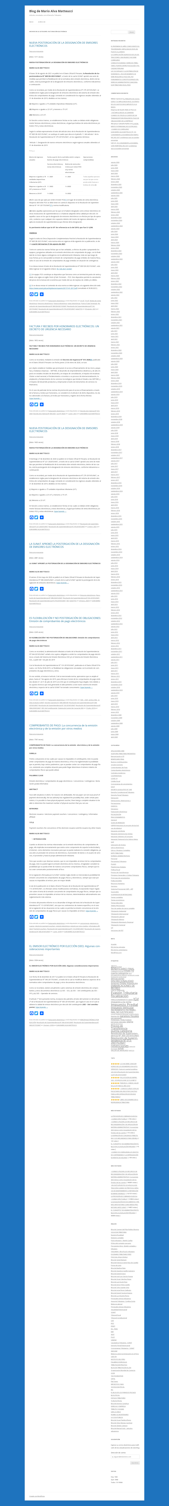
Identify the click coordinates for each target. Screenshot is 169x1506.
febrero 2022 (115, 312)
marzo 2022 (115, 309)
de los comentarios (119, 950)
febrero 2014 (115, 577)
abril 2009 (114, 737)
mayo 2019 (114, 403)
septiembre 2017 (117, 458)
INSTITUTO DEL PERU (118, 1359)
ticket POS (79, 309)
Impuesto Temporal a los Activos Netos (124, 839)
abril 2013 (114, 604)
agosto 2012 (115, 626)
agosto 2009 (115, 726)
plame (130, 1021)
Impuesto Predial (124, 1004)
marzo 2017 (115, 475)
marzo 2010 (115, 707)
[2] (51, 205)
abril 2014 (114, 571)
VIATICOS (131, 1050)
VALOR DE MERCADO (119, 1050)
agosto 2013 (115, 593)
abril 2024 (114, 240)
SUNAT (113, 1312)
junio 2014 (114, 566)
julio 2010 (114, 696)
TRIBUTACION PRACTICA (119, 1365)
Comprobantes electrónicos (120, 770)
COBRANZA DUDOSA (117, 971)
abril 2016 (114, 505)
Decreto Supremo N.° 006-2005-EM (56, 703)
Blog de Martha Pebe (118, 1268)
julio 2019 (114, 397)
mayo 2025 (114, 204)
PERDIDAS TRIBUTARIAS (121, 1020)
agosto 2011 (115, 660)
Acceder (114, 944)
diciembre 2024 (116, 218)
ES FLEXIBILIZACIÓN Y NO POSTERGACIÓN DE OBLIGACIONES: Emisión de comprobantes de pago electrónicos (65, 619)
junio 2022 (114, 300)
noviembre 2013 (116, 585)
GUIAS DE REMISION (118, 823)
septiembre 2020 (117, 358)
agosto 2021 (115, 328)
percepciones (116, 1018)
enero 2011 (115, 679)
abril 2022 (114, 306)
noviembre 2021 (116, 320)
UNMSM (113, 1340)
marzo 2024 (115, 242)
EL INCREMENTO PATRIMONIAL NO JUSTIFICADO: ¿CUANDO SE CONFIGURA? (125, 126)
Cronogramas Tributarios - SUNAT (122, 1348)
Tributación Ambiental (118, 911)
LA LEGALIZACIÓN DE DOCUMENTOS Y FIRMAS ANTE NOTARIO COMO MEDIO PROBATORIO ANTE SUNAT (125, 1204)
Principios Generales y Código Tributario (125, 875)
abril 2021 (114, 339)
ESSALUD (113, 990)
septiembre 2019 (117, 392)
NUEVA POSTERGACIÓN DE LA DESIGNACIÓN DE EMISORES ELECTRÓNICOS (63, 44)
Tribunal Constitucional (119, 1318)
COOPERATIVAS (116, 776)
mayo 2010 (114, 701)
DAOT (113, 787)
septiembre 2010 (117, 690)
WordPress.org (116, 953)
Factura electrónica (60, 303)
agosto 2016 (115, 494)
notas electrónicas (74, 303)
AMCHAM (114, 1351)
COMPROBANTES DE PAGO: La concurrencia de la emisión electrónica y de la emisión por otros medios (63, 727)
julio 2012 (114, 629)
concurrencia (84, 923)
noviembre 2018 (116, 419)
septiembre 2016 (117, 491)
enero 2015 (115, 546)
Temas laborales (117, 903)
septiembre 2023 (117, 259)
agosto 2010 (115, 693)
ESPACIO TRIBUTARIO (118, 1398)
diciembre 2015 (116, 516)
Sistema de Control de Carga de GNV (71, 708)
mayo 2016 (114, 502)
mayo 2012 (114, 635)
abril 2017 (114, 472)
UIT (112, 928)
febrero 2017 (115, 477)
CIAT (112, 1321)
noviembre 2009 (116, 718)
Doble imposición (129, 983)
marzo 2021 (115, 342)
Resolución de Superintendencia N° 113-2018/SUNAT (65, 929)
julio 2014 (114, 563)
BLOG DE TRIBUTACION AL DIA (121, 1368)
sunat (121, 1048)
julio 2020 (114, 364)
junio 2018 (114, 433)
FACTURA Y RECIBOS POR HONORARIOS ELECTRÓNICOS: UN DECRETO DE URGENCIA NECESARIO (64, 327)
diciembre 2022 (116, 284)
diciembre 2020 (116, 350)
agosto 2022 (115, 295)
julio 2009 (114, 729)
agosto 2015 (115, 527)
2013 (113, 966)
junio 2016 (114, 499)
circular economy (117, 765)
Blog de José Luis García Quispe (122, 1276)
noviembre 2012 (116, 618)
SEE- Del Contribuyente (49, 708)
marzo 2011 (115, 673)
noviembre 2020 (116, 353)
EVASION (120, 990)
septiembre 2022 (117, 292)
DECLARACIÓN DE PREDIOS (119, 975)
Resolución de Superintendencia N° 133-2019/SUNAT (57, 705)
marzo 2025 (115, 209)
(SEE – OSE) (84, 700)
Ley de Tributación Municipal (120, 1014)
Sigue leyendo (35, 398)
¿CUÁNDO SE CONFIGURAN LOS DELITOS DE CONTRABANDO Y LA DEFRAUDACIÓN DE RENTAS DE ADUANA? (125, 1155)
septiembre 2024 (117, 226)
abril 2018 (114, 439)
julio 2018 (114, 430)
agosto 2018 (115, 428)
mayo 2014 (114, 568)
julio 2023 (114, 265)
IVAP (112, 842)
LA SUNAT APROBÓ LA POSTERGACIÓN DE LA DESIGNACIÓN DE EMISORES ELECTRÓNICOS (64, 545)
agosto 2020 (115, 361)
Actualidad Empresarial (119, 1310)
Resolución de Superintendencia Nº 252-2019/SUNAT (81, 598)
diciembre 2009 (116, 715)
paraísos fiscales (129, 1016)
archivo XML (93, 700)
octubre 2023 (115, 256)
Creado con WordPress (37, 1496)
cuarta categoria (119, 973)
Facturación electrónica (56, 301)
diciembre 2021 (116, 317)
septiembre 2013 (117, 591)
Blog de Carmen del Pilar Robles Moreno (125, 1229)
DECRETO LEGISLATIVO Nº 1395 (121, 790)
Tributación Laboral (117, 917)
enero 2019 (115, 414)
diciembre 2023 (116, 251)
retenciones (120, 1046)
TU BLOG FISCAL (116, 1401)
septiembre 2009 (117, 723)
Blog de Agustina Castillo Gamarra (123, 1271)
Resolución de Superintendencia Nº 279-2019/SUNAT (57, 309)
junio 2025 (114, 201)
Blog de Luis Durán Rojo (119, 1282)
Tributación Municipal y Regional (122, 922)
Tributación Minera (117, 919)
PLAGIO (113, 864)
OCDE (113, 1373)
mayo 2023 (114, 270)
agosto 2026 (115, 162)
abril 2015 (114, 538)
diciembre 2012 (116, 615)
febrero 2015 (115, 544)
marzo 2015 (115, 541)
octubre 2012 (115, 621)
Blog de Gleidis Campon (119, 1426)
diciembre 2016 (116, 483)
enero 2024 (115, 248)
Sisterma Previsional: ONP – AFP (122, 889)
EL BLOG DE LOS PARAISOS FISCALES (123, 1392)
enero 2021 (115, 347)
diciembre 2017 (116, 450)
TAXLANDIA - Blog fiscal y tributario (123, 1252)
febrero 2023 (115, 278)
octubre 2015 (115, 521)
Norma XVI (115, 1016)
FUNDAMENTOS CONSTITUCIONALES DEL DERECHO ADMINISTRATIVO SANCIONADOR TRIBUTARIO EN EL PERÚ (125, 82)
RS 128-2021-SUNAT (64, 269)
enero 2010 (115, 712)
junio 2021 (114, 334)
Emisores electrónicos (45, 303)
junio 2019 (114, 400)
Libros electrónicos (117, 848)
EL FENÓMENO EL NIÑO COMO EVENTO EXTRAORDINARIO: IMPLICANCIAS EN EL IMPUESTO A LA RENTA (125, 49)
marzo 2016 (115, 508)
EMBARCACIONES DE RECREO (123, 987)
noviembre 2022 (116, 287)
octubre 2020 (115, 356)
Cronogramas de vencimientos (121, 784)
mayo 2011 (114, 668)
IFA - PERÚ (114, 1329)
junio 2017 (114, 466)
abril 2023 (114, 273)
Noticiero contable (117, 1238)
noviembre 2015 (116, 519)
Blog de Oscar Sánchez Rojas (121, 1279)
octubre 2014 (115, 555)
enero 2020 (115, 381)
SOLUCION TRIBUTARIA (118, 1232)
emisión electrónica (63, 926)
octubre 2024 (115, 223)
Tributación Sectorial (118, 925)
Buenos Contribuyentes (119, 762)
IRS (112, 1390)
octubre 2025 (115, 190)
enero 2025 (115, 215)
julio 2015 (114, 530)
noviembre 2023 (116, 253)
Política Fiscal (115, 870)
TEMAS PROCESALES (118, 906)
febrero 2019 (115, 411)
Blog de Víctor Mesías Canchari (121, 1423)
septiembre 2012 (117, 624)
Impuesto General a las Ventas (122, 834)
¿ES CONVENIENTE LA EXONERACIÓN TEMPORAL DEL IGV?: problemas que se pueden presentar (124, 146)
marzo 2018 (115, 441)
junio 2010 (114, 698)
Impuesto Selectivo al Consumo (122, 836)
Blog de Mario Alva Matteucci (51, 11)
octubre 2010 (115, 687)
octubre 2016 (115, 488)
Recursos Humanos (118, 883)
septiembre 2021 (117, 325)
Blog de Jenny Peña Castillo (120, 1285)
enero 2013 (115, 613)
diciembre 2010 (116, 682)
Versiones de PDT (117, 930)
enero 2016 (115, 513)
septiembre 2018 (117, 425)
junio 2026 (114, 168)
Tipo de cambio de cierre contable (123, 908)
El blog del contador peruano (121, 1243)
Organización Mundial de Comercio (123, 1370)
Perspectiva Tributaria (118, 861)
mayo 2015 (114, 535)
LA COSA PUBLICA (117, 1417)
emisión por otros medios (79, 926)
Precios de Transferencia (120, 872)
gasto (130, 999)
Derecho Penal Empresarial (120, 1345)
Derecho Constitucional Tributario (122, 792)
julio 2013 (114, 596)
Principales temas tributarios (121, 1299)
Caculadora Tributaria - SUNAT (121, 1343)
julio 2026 (114, 165)
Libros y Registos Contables (120, 850)
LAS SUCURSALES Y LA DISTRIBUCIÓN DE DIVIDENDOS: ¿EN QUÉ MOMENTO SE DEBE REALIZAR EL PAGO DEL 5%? (124, 74)
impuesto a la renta (121, 1001)
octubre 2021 (115, 323)
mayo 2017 (114, 469)
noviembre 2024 (116, 220)
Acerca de (41, 22)
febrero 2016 (115, 510)
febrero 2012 (115, 643)
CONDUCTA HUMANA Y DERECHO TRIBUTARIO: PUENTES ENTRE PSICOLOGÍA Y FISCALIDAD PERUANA (125, 65)
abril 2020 (114, 372)
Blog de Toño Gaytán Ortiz (120, 1287)
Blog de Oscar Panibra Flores (121, 1420)
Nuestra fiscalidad (117, 1235)
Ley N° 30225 (61, 414)
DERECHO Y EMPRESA (118, 1406)
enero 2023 (115, 281)
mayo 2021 (114, 336)
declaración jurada (133, 975)
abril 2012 (114, 638)
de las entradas (118, 947)
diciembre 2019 (116, 383)
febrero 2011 (115, 676)
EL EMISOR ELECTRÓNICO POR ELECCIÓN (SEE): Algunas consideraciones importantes (64, 947)
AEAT (112, 1334)
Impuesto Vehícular (122, 1007)
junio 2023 (114, 267)
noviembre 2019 (116, 386)
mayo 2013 (114, 602)
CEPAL (113, 1379)
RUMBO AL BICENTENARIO (120, 1415)
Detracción (114, 798)
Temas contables (117, 897)
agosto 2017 (115, 461)
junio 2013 (114, 599)
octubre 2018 (115, 422)
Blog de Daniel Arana (118, 1274)
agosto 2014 (115, 560)
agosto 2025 (115, 195)
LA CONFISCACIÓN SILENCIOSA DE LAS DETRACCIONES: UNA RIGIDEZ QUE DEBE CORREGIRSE (125, 57)
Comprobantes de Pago (119, 767)
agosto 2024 (115, 229)
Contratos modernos (118, 773)
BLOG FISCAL (115, 1395)
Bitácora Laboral (116, 1304)
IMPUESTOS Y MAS (117, 1384)
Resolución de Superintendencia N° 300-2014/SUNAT (55, 1022)
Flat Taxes (114, 1381)
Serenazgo (114, 1049)
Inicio (31, 22)
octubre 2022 (115, 289)
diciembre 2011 (116, 649)
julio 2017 (114, 463)
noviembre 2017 (116, 452)
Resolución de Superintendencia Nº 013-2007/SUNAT (124, 1040)
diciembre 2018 (116, 416)
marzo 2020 (115, 375)
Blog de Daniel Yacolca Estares (121, 1293)
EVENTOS (114, 806)
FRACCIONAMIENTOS (118, 817)
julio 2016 (114, 497)
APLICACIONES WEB (117, 751)
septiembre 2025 (117, 193)
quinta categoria (121, 1031)
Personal (114, 859)
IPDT (112, 1323)
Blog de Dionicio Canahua (120, 1403)
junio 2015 (114, 533)
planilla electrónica (117, 1024)
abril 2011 (114, 671)
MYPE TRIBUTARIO (117, 853)
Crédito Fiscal (115, 781)
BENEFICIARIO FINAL (117, 759)
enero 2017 (115, 480)
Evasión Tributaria (124, 993)
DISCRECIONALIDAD (122, 981)
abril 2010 (114, 704)
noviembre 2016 (116, 486)
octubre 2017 (115, 455)
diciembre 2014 (116, 549)
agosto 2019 (115, 394)
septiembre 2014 (117, 557)
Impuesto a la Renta (118, 831)
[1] (66, 200)
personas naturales (118, 1022)
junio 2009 (114, 731)
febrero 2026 (115, 179)
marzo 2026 (115, 176)
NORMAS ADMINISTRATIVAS (120, 856)
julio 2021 (114, 331)
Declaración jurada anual (118, 977)
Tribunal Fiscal (116, 1315)
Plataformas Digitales (118, 867)
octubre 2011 (115, 654)
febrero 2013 (115, 610)
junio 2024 (114, 234)
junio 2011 (114, 665)
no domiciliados (134, 1014)
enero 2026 (115, 182)
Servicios (114, 886)
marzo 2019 (115, 408)
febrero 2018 (115, 444)
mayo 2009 (114, 734)
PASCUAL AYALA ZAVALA (119, 1257)
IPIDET (113, 1326)
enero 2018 (115, 447)
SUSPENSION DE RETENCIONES (121, 895)
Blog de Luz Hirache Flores (120, 1296)
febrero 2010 (115, 709)
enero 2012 (115, 646)
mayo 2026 (114, 171)
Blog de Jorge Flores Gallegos (121, 1290)
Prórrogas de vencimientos (120, 878)
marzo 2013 (115, 607)
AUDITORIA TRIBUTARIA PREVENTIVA (123, 754)
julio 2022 (114, 298)
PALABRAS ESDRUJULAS (119, 1362)
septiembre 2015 (117, 524)
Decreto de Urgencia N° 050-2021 (44, 414)
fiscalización (119, 996)
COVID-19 (114, 778)
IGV (136, 999)
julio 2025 (114, 198)
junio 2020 (114, 367)
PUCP (113, 1337)
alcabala (119, 967)
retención (132, 1046)
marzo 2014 (115, 574)
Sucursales (115, 892)
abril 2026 (114, 173)
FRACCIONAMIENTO (119, 999)
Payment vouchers (40, 929)
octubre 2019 (115, 389)
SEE (67, 601)
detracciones (117, 978)
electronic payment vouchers (45, 926)
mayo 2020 (114, 370)
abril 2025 (114, 207)
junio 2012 (114, 632)
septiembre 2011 (117, 657)
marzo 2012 (115, 640)
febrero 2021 (115, 345)
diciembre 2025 (116, 184)
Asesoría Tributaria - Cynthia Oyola (123, 1301)
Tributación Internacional (119, 914)
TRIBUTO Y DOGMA (117, 1409)
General (114, 820)
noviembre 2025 (116, 187)
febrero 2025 (115, 212)
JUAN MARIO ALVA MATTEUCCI (39, 312)
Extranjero (114, 809)
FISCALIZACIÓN (116, 814)
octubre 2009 (115, 720)
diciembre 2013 (116, 582)
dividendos (115, 983)
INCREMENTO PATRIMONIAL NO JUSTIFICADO (123, 1011)
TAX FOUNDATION (117, 1376)
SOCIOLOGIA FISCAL (118, 1387)
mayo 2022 (114, 303)
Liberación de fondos (118, 845)
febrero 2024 (115, 245)
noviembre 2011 (116, 651)
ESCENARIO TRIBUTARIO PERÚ (121, 1254)
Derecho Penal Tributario (119, 795)
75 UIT (87, 301)
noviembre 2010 (116, 685)
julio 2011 (114, 662)
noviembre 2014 (116, 552)
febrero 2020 (115, 378)
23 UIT (82, 301)
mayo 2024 (114, 237)
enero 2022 (115, 314)
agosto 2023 (115, 262)
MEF (112, 1332)
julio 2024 (114, 231)
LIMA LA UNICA (116, 1412)
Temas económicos (117, 900)
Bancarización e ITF (117, 756)
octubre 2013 (115, 588)
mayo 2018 (114, 436)
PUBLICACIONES (116, 881)
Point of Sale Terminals (89, 303)
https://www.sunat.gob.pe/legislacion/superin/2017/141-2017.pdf (53, 288)
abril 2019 (114, 405)
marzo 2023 (115, 276)
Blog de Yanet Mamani (118, 1260)
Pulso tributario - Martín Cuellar (122, 1240)
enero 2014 (115, 580)
